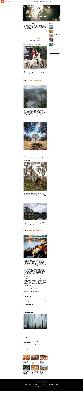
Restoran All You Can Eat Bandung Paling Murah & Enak (43, 362)
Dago (43, 26)
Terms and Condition (35, 384)
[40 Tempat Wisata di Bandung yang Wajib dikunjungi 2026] (26, 367)
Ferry (47, 384)
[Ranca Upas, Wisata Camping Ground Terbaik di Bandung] (43, 367)
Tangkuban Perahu (26, 114)
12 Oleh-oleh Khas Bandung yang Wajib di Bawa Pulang (26, 362)
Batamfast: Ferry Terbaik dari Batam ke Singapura (57, 26)
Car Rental (43, 384)
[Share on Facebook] (56, 19)
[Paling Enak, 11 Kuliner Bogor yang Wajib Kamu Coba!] (35, 367)
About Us (26, 384)
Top (41, 388)
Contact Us (30, 384)
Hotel (40, 384)
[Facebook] (37, 382)
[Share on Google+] (27, 349)
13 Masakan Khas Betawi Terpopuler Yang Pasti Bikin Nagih (57, 31)
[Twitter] (39, 382)
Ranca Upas (25, 27)
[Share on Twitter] (19, 27)
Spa (49, 384)
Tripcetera (26, 19)
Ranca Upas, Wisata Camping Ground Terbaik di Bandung (43, 372)
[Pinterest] (19, 29)
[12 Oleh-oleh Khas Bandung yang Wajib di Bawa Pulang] (26, 357)
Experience (52, 384)
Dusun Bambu (25, 223)
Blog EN (47, 386)
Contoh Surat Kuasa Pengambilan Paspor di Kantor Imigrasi (57, 44)
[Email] (19, 30)
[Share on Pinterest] (28, 349)
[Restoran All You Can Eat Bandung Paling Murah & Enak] (43, 357)
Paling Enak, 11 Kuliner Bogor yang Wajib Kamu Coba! (35, 372)
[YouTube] (46, 382)
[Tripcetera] (6, 1)
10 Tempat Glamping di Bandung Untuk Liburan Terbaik (35, 362)
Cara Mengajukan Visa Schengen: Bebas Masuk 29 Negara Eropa (57, 35)
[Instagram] (41, 382)
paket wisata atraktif (34, 341)
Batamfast (56, 384)
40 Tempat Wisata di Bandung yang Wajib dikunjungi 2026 (26, 372)
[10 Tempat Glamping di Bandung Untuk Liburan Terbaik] (35, 357)
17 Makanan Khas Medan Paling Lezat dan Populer (57, 39)
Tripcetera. (38, 38)
